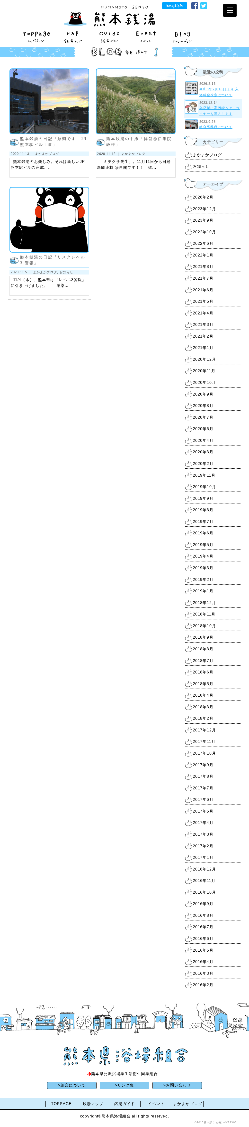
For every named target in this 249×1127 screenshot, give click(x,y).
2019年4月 (203, 556)
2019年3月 (203, 568)
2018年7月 (203, 661)
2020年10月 (204, 382)
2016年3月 (203, 973)
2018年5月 (203, 684)
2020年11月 (204, 371)
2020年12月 (204, 359)
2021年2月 (203, 336)
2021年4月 (203, 313)
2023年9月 (203, 220)
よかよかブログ (47, 154)
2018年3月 (203, 707)
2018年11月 (204, 614)
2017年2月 (203, 846)
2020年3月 (203, 452)
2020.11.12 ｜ (109, 154)
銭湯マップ (93, 1104)
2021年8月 (203, 267)
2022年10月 (204, 232)
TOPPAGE (61, 1104)
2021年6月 (203, 290)
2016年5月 (203, 950)
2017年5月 (203, 811)
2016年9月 (203, 904)
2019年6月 (203, 533)
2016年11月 (204, 881)
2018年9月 (203, 637)
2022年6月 (203, 243)
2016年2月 (203, 985)
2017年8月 (203, 776)
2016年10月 (204, 892)
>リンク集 (124, 1085)
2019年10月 (204, 487)
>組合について (72, 1085)
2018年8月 (203, 649)
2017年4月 (203, 823)
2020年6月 (203, 429)
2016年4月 (203, 962)
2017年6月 (203, 799)
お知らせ (66, 272)
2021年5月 (203, 301)
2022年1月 (203, 255)
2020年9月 (203, 394)
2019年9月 (203, 498)
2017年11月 (204, 741)
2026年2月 (203, 197)
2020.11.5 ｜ (22, 272)
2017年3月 (203, 834)
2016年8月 (203, 915)
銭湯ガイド (124, 1104)
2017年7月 (203, 788)
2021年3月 (203, 324)
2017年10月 (204, 753)
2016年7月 (203, 927)
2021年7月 (203, 278)
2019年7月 (203, 522)
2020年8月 (203, 406)
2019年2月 (203, 580)
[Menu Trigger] (230, 10)
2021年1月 (203, 348)
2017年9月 (203, 765)
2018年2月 (203, 718)
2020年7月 (203, 417)
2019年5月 (203, 545)
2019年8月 (203, 510)
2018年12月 (204, 603)
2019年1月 (203, 591)
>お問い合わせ (177, 1085)
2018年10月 (204, 626)
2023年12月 (204, 209)
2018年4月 (203, 695)
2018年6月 (203, 672)
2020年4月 (203, 440)
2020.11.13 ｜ (23, 154)
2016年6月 (203, 939)
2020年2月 (203, 464)
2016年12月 (204, 869)
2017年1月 (203, 857)
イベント (156, 1104)
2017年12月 (204, 730)
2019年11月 (204, 475)
